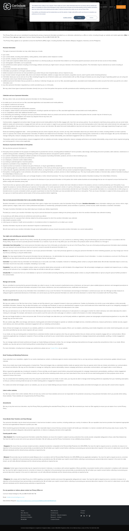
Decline (91, 17)
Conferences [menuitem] (54, 513)
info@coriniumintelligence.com (15, 497)
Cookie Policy (54, 348)
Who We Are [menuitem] (24, 513)
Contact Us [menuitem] (121, 7)
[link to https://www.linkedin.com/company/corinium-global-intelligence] (84, 516)
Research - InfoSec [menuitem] (56, 517)
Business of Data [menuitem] (25, 515)
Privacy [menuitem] (83, 513)
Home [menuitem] (22, 511)
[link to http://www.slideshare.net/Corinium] (89, 516)
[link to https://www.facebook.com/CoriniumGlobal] (86, 516)
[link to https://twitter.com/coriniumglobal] (81, 516)
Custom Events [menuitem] (55, 519)
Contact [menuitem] (83, 511)
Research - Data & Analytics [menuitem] (59, 515)
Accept (79, 17)
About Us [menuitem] (112, 7)
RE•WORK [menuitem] (24, 519)
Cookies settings (67, 17)
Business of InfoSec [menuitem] (26, 517)
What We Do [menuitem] (54, 511)
